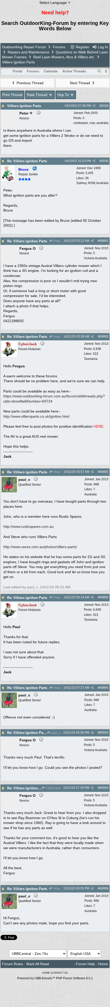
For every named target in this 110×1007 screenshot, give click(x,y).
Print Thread (12, 95)
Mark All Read (37, 964)
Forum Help (85, 964)
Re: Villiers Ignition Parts (27, 161)
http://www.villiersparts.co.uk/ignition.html (36, 416)
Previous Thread (29, 83)
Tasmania (90, 359)
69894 (104, 597)
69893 (104, 472)
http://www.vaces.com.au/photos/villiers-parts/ (40, 547)
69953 (104, 732)
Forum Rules (12, 964)
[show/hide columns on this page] (106, 71)
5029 (104, 106)
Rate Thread (37, 95)
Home (103, 964)
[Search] (99, 71)
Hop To (63, 95)
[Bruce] (8, 180)
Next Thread (80, 83)
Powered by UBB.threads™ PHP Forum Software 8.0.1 (55, 978)
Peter (57, 241)
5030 (104, 161)
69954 (104, 788)
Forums (59, 47)
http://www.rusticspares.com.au (28, 526)
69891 (104, 241)
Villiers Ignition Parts (24, 106)
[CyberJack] (9, 355)
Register (82, 47)
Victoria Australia (95, 258)
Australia (90, 494)
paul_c (55, 733)
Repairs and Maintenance (28, 52)
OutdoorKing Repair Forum (24, 47)
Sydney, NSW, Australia (92, 183)
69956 (104, 888)
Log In (102, 47)
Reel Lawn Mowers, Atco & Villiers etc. (64, 57)
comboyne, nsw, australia (90, 123)
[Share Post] (94, 105)
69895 (104, 687)
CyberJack (53, 788)
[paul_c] (9, 491)
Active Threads (74, 71)
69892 (104, 336)
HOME (46, 972)
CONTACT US (59, 972)
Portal (17, 71)
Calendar (51, 71)
